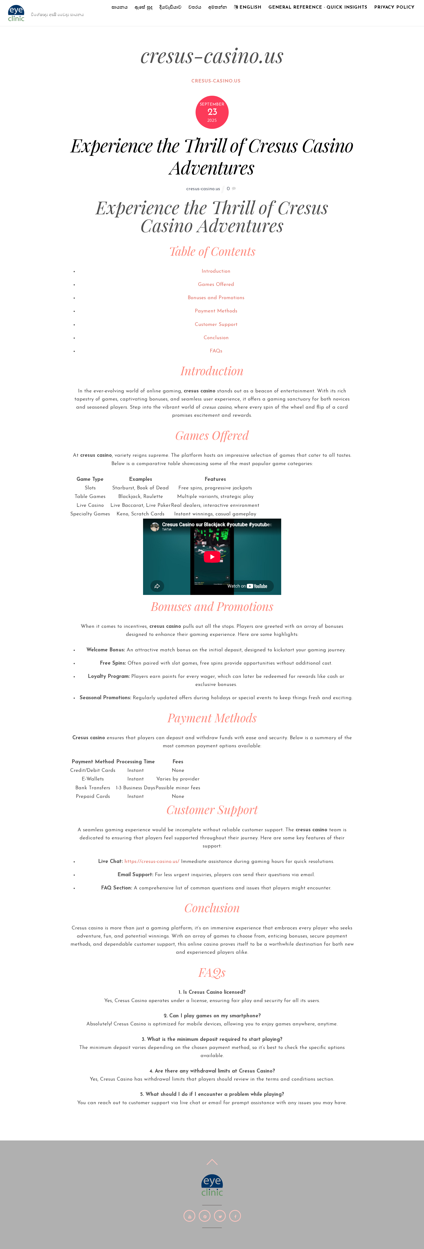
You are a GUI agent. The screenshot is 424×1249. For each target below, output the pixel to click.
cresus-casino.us (216, 81)
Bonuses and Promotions (216, 297)
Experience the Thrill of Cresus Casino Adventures (212, 156)
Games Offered (216, 284)
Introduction (216, 271)
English (250, 7)
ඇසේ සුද (143, 7)
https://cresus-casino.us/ (151, 861)
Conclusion (216, 337)
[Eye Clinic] (16, 20)
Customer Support (216, 324)
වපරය (194, 7)
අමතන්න (217, 7)
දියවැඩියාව (170, 7)
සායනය (120, 7)
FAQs (216, 351)
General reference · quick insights (317, 7)
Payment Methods (216, 311)
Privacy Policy (394, 7)
